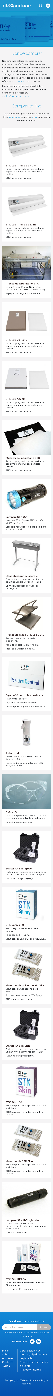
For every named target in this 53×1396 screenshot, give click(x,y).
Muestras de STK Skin (19, 1161)
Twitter (32, 1341)
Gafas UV (11, 812)
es (40, 5)
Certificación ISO (30, 1350)
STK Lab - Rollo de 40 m (21, 165)
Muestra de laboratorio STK (23, 458)
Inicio (5, 1350)
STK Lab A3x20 (15, 399)
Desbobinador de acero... (22, 576)
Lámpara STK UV (16, 517)
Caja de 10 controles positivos (24, 695)
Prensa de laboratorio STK (22, 283)
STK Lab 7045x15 (16, 340)
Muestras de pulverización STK (25, 985)
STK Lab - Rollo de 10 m (21, 224)
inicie (35, 117)
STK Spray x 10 (15, 925)
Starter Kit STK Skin (18, 1045)
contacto (20, 81)
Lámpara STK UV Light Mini (22, 1220)
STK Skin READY (16, 1279)
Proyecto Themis (30, 1369)
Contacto (7, 1362)
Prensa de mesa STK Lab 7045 (25, 634)
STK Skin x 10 (14, 1102)
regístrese (14, 117)
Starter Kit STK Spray (19, 868)
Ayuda (6, 1365)
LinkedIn (38, 1341)
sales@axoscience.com (16, 96)
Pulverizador (13, 753)
